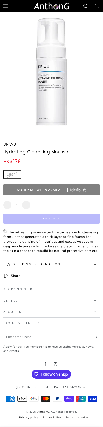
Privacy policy (28, 417)
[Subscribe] (97, 337)
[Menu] (6, 6)
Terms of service (77, 417)
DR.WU (10, 144)
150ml (12, 174)
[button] (85, 6)
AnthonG (44, 412)
